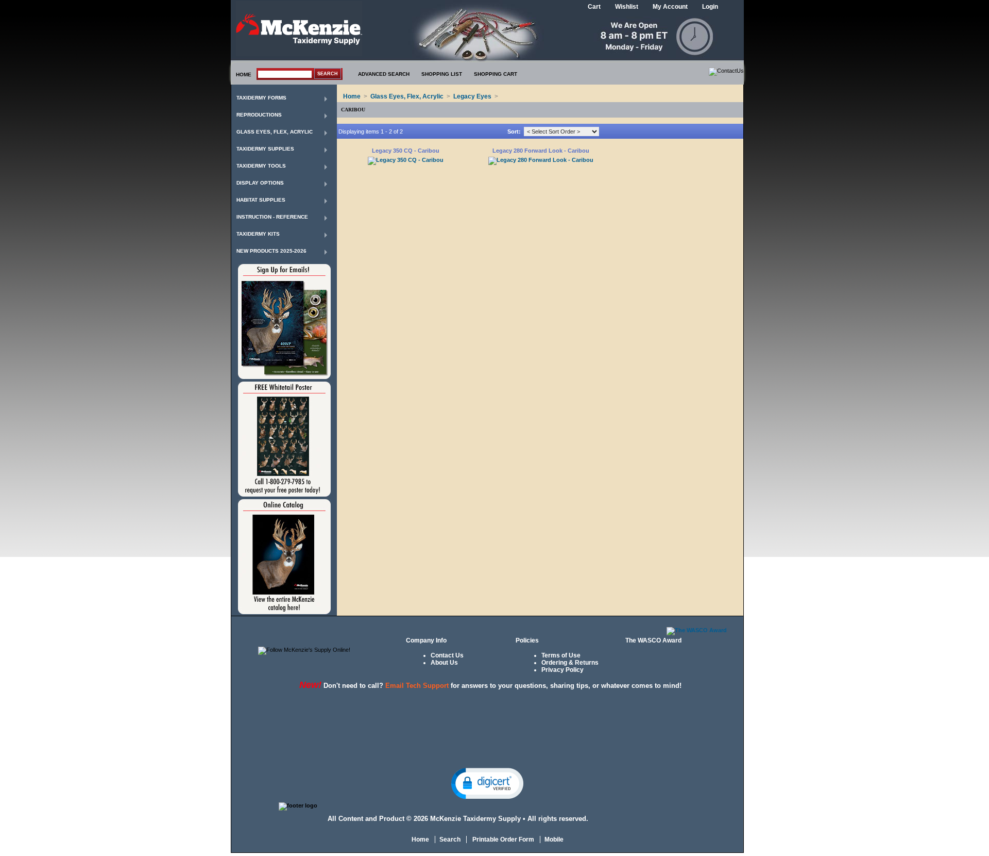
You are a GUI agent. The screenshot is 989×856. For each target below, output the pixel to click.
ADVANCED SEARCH (384, 74)
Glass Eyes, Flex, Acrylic (274, 132)
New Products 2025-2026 (271, 251)
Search (450, 839)
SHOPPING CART (495, 74)
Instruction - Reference (272, 217)
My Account (670, 6)
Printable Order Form (502, 839)
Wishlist (626, 6)
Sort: (514, 131)
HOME (243, 74)
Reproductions (259, 115)
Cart (594, 6)
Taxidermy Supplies (265, 149)
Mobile (554, 839)
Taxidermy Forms (261, 98)
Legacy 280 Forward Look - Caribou (540, 150)
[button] (487, 782)
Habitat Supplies (260, 200)
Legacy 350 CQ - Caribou (405, 150)
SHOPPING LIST (441, 74)
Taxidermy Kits (258, 234)
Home (352, 96)
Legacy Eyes (472, 96)
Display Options (260, 183)
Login (710, 6)
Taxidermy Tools (261, 166)
